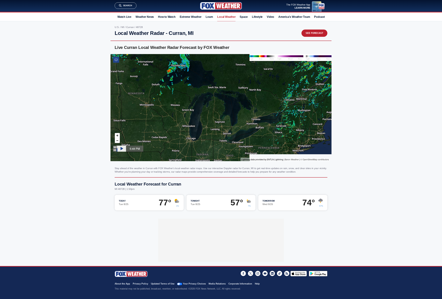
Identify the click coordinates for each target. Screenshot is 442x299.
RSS (286, 273)
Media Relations (217, 283)
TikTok (279, 273)
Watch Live (124, 16)
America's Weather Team (294, 16)
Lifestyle (257, 16)
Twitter (250, 273)
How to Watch (166, 16)
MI (123, 27)
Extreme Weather (191, 16)
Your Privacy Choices (194, 283)
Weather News (145, 16)
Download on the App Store (298, 273)
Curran (130, 27)
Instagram (257, 273)
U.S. (117, 27)
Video (270, 16)
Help (257, 283)
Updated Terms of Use (162, 283)
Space (244, 16)
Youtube (265, 273)
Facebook (243, 273)
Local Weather (226, 16)
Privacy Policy (140, 283)
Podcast (319, 16)
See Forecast (314, 33)
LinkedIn (272, 273)
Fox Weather (221, 6)
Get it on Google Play (318, 273)
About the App (122, 283)
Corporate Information (240, 283)
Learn (209, 16)
